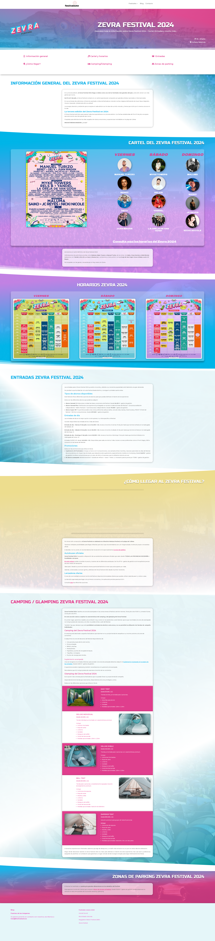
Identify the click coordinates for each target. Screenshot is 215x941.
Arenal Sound (83, 913)
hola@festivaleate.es (19, 919)
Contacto (149, 3)
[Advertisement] (175, 921)
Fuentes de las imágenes (20, 913)
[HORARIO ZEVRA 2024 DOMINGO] (174, 358)
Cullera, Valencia (198, 42)
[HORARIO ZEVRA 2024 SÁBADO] (108, 358)
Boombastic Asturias (85, 916)
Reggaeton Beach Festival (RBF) (89, 919)
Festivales (132, 3)
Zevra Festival (83, 923)
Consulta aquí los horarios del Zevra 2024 (144, 241)
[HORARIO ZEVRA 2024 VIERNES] (41, 358)
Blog (142, 3)
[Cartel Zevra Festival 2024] (56, 226)
